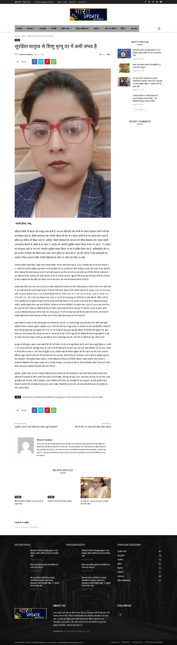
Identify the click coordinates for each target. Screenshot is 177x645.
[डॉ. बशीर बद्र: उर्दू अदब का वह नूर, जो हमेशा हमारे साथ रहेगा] (96, 487)
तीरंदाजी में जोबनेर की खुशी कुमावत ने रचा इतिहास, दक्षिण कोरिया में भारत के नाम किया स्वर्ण (147, 53)
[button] (159, 28)
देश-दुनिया (17, 497)
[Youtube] (160, 2)
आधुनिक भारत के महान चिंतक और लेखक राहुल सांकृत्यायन (36, 427)
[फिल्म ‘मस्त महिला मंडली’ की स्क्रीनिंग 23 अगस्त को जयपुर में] (124, 68)
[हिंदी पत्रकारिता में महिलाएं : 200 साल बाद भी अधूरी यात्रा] (30, 487)
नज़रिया (23, 36)
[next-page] (21, 510)
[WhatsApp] (53, 61)
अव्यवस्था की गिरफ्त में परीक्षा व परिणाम (60, 501)
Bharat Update (26, 54)
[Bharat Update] (16, 54)
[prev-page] (16, 510)
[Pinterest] (47, 61)
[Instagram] (149, 2)
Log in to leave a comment (27, 527)
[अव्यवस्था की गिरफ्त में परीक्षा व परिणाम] (63, 487)
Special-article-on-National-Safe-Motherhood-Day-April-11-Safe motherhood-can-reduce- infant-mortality (63, 397)
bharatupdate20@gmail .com (77, 631)
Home (17, 36)
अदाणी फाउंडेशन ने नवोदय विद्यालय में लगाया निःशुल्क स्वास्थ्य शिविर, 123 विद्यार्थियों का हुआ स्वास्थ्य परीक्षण (145, 98)
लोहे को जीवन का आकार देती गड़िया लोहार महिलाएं (93, 427)
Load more (139, 109)
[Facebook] (145, 2)
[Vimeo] (156, 2)
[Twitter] (153, 2)
